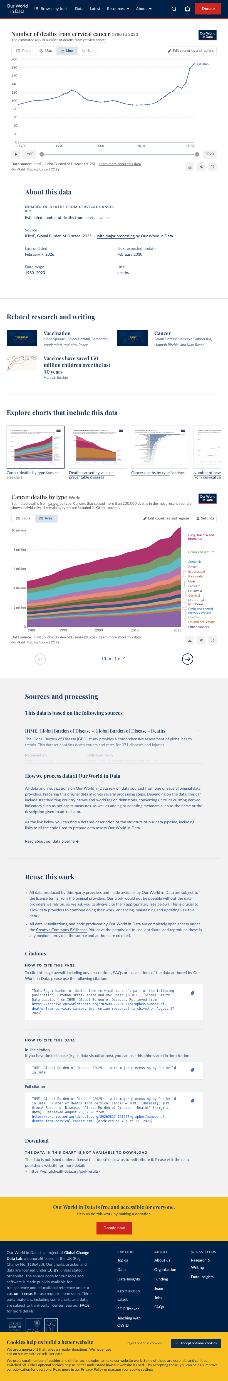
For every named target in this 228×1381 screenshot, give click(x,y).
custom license (19, 1294)
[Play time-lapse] (15, 154)
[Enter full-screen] (212, 166)
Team (158, 1288)
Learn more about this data (120, 164)
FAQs (84, 1305)
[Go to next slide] (187, 659)
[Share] (201, 166)
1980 (29, 154)
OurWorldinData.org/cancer (29, 169)
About (141, 9)
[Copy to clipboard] (187, 993)
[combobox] (174, 9)
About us (162, 1260)
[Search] (174, 9)
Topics (122, 1260)
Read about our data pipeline (50, 841)
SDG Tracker (128, 1309)
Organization (165, 1270)
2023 (209, 154)
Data (79, 9)
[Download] (189, 166)
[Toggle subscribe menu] (187, 8)
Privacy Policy (92, 1370)
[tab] (23, 51)
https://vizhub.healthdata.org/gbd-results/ (64, 1171)
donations (80, 1349)
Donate (208, 9)
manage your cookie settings (130, 1370)
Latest (95, 9)
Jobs (158, 1298)
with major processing (116, 236)
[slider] (41, 154)
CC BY (55, 169)
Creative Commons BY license (61, 930)
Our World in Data (17, 9)
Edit (193, 51)
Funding (161, 1279)
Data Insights (128, 1279)
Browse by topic (54, 9)
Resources (116, 9)
